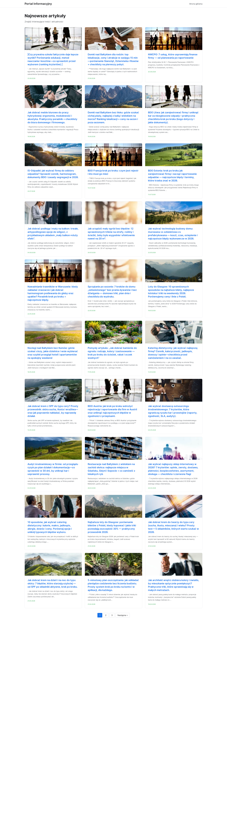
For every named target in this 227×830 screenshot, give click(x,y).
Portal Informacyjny (38, 3)
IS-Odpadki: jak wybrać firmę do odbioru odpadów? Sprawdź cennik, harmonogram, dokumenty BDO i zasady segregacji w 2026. (53, 174)
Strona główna (195, 4)
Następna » (123, 615)
